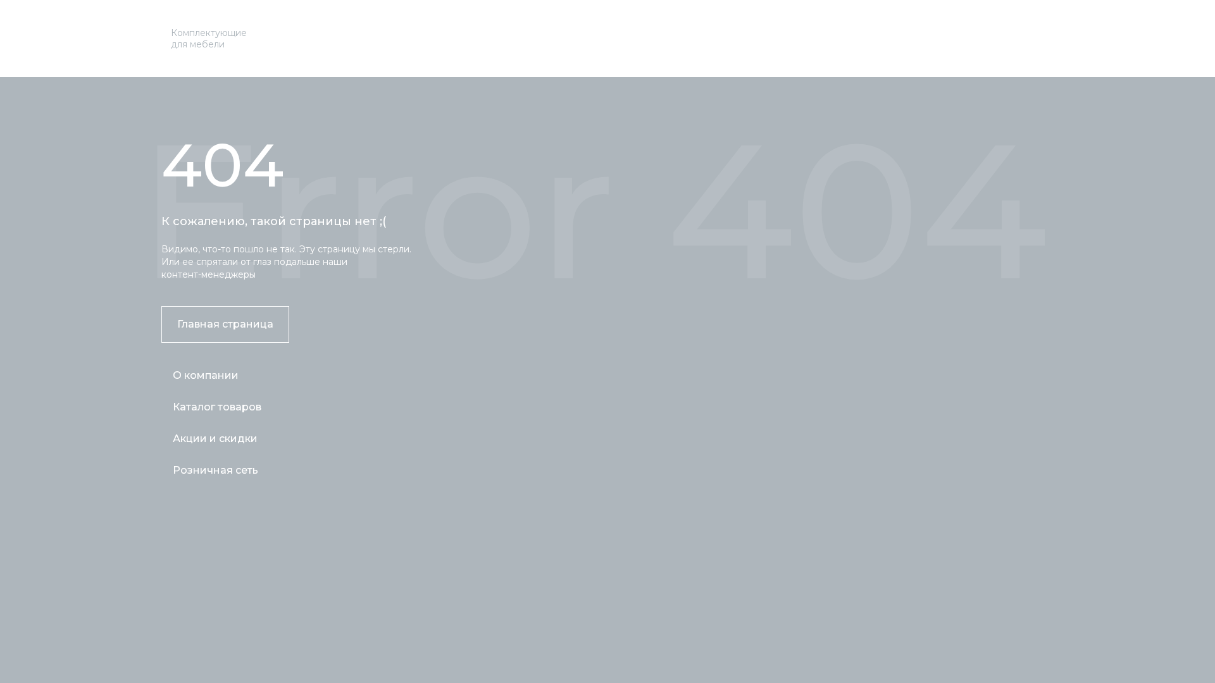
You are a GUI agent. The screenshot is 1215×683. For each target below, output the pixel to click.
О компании (206, 375)
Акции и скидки (215, 439)
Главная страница (225, 324)
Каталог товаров (217, 407)
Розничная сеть (215, 470)
